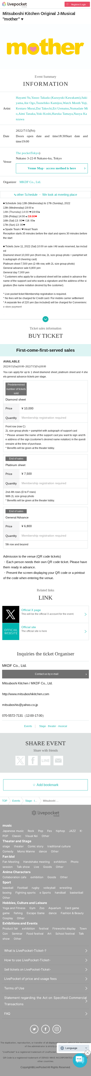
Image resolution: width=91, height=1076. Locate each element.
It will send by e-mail (58, 760)
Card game (72, 908)
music (7, 825)
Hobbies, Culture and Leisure (25, 903)
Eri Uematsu (61, 108)
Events (28, 726)
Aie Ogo (29, 103)
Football (22, 887)
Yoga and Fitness (14, 908)
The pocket (23, 153)
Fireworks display (64, 928)
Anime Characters (16, 872)
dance (43, 851)
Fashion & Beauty (72, 913)
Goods (47, 866)
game (6, 913)
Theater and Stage (17, 841)
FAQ (7, 1014)
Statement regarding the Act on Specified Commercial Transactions (45, 1001)
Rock (31, 831)
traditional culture (59, 846)
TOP (4, 800)
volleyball (49, 887)
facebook (33, 760)
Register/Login (78, 4)
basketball (76, 892)
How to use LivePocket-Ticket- (27, 960)
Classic (16, 836)
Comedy (8, 851)
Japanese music (13, 831)
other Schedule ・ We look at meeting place (47, 194)
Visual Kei (31, 836)
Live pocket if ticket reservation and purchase (14, 5)
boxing (7, 892)
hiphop (60, 831)
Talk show (23, 866)
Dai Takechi (44, 108)
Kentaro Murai (25, 108)
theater (19, 846)
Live (36, 866)
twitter (20, 760)
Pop (40, 831)
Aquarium (54, 908)
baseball (8, 887)
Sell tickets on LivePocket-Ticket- (27, 969)
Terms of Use (14, 988)
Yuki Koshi (43, 113)
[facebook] (45, 1029)
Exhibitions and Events (20, 923)
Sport (7, 882)
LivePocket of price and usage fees (30, 979)
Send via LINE (45, 760)
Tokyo (35, 153)
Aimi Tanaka (26, 113)
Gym (32, 908)
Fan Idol (9, 857)
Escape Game (36, 913)
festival (43, 928)
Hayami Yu (23, 97)
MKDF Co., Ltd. (30, 182)
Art (49, 933)
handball (60, 892)
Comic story (35, 846)
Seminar (17, 933)
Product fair (10, 928)
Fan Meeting (11, 861)
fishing (18, 913)
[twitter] (34, 1029)
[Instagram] (56, 1029)
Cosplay (8, 918)
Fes (49, 831)
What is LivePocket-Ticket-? (25, 951)
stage (6, 846)
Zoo (41, 908)
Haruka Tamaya (62, 113)
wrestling (65, 887)
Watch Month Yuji (75, 103)
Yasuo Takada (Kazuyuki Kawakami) (56, 97)
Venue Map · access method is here (52, 168)
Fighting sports (25, 892)
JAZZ (72, 831)
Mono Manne (26, 851)
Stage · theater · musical (53, 726)
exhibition (60, 861)
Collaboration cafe (14, 877)
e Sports (45, 892)
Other (45, 836)
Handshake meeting (36, 861)
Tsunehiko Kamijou (49, 103)
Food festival (34, 933)
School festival (65, 933)
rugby (35, 887)
